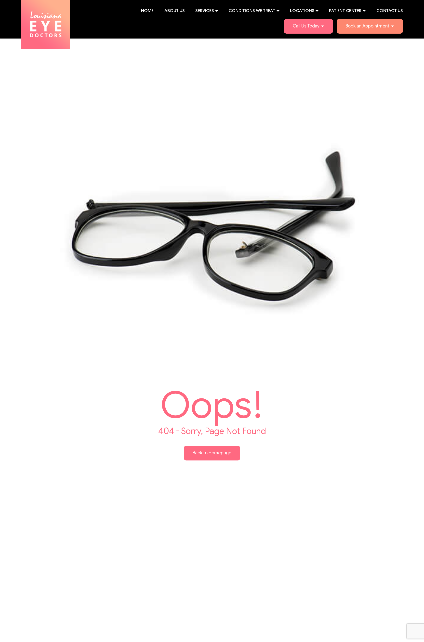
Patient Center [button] (345, 10)
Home (147, 10)
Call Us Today (306, 26)
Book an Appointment (367, 26)
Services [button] (204, 10)
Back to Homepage (212, 453)
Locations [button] (302, 10)
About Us (174, 10)
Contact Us (389, 10)
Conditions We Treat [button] (252, 10)
